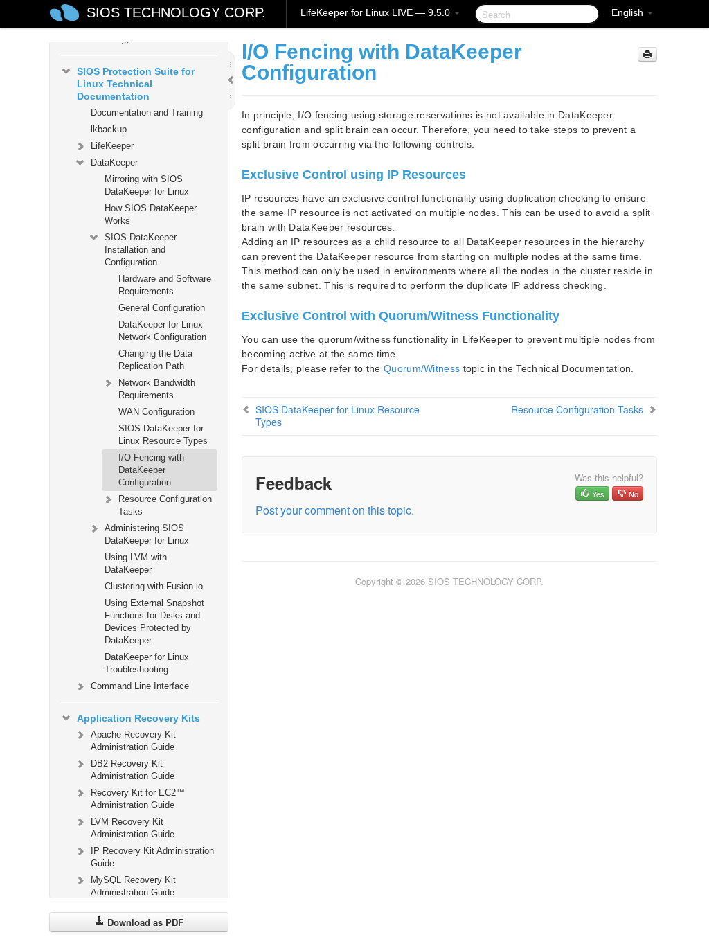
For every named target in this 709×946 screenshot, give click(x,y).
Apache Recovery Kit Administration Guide (133, 740)
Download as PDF (144, 922)
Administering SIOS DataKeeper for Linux (147, 534)
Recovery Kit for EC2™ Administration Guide (138, 798)
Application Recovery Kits (138, 718)
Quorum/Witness (422, 368)
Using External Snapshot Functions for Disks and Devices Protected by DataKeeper (154, 621)
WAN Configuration (156, 412)
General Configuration (161, 308)
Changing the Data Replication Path (155, 359)
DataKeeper (114, 162)
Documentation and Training (147, 112)
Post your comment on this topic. (334, 510)
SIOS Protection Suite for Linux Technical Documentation (136, 84)
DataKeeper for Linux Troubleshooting (147, 663)
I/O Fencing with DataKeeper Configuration (151, 470)
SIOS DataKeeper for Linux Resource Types (163, 434)
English (628, 12)
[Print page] (647, 54)
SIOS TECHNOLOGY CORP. (176, 12)
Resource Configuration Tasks (165, 505)
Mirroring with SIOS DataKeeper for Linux (147, 185)
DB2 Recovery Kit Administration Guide (132, 769)
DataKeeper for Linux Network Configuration (162, 330)
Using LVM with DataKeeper (136, 563)
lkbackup (109, 129)
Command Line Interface (140, 686)
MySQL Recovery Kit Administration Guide (133, 886)
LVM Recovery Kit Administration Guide (132, 827)
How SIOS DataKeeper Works (151, 214)
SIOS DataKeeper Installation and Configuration (141, 249)
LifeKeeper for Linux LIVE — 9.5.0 (376, 12)
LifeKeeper (112, 146)
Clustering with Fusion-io (154, 586)
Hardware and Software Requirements (164, 285)
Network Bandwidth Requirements (156, 388)
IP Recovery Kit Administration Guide (152, 857)
